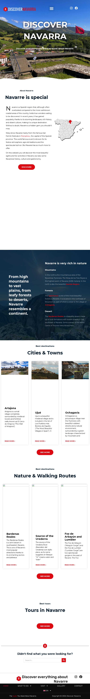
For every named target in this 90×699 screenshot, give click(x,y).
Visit (43, 686)
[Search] (64, 660)
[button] (52, 9)
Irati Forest (53, 296)
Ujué (38, 412)
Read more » (10, 441)
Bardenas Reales (12, 535)
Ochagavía (49, 305)
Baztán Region (72, 284)
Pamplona (25, 136)
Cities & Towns (45, 353)
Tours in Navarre (45, 610)
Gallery (61, 686)
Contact (78, 686)
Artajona (10, 408)
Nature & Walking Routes (45, 476)
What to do (23, 686)
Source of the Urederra (44, 537)
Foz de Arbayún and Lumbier (73, 536)
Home (6, 686)
